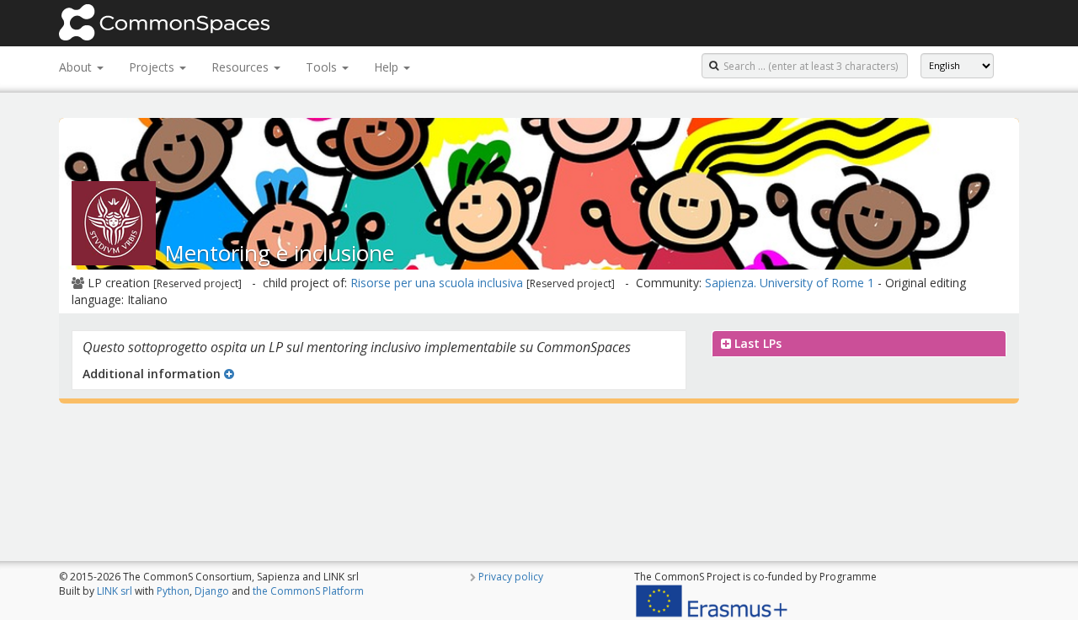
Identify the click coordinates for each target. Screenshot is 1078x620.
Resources (241, 67)
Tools (323, 67)
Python (173, 591)
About (77, 67)
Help (388, 67)
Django (212, 591)
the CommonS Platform (308, 591)
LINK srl (114, 591)
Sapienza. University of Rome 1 (789, 283)
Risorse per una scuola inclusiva (436, 283)
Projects (153, 67)
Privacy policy (510, 576)
